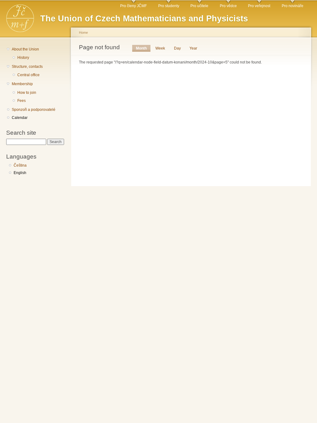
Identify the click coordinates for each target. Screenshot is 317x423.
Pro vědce (228, 6)
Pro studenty (168, 6)
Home (83, 32)
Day (177, 48)
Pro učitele (199, 6)
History (23, 57)
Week (160, 48)
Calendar (20, 118)
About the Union (25, 49)
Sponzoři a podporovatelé (33, 109)
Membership (22, 84)
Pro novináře (292, 6)
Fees (21, 100)
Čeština (20, 165)
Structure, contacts (27, 66)
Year (193, 48)
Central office (28, 75)
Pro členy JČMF (133, 6)
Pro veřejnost (259, 6)
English (20, 173)
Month (143, 48)
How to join (26, 92)
